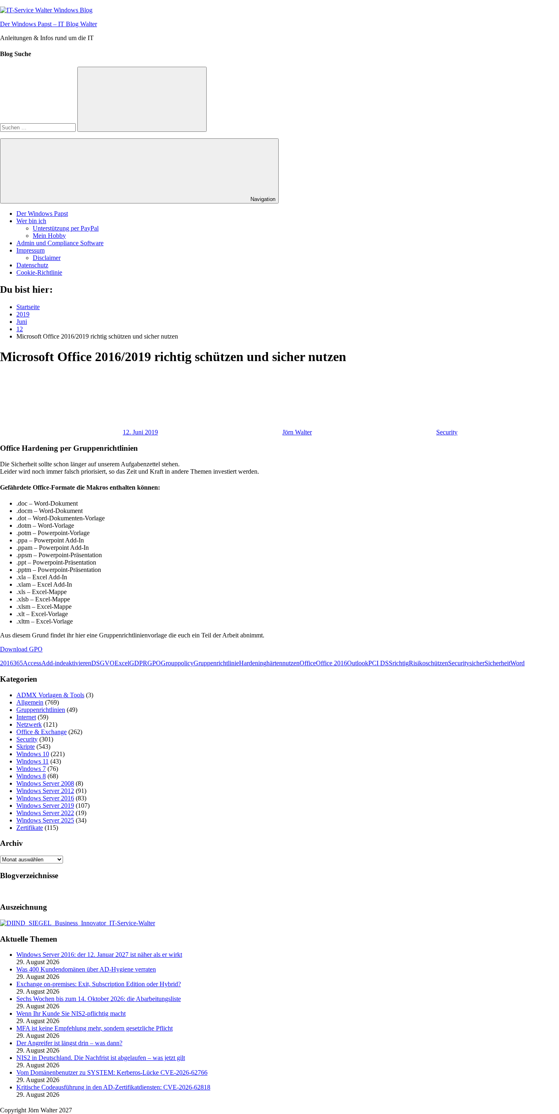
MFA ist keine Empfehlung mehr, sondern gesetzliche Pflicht (94, 1028)
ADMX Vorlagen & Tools (50, 694)
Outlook (357, 663)
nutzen (291, 663)
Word (517, 663)
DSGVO (103, 663)
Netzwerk (29, 724)
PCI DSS (380, 663)
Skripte (25, 746)
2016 (6, 663)
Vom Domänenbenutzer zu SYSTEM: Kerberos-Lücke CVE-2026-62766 (111, 1072)
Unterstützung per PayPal (66, 228)
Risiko (417, 663)
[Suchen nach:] (38, 127)
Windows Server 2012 (45, 790)
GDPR (138, 663)
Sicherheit (497, 663)
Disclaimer (47, 257)
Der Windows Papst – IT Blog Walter (48, 23)
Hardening (252, 663)
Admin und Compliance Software (60, 243)
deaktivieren (75, 663)
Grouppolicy (177, 663)
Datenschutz (32, 265)
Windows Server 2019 (45, 805)
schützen (437, 663)
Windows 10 (32, 753)
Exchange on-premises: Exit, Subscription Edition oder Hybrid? (98, 984)
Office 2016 (331, 663)
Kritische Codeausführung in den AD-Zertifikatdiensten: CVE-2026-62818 (113, 1087)
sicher (477, 663)
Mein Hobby (49, 235)
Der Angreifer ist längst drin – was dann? (69, 1042)
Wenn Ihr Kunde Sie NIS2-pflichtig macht (71, 1013)
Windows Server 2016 (45, 798)
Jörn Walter (297, 432)
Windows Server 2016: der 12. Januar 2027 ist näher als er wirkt (99, 954)
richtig (400, 663)
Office (308, 663)
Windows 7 (31, 768)
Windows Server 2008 (45, 783)
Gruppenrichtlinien (40, 709)
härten (274, 663)
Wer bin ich (31, 220)
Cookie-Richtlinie (39, 272)
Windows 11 (32, 761)
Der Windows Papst (42, 213)
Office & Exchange (41, 731)
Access (32, 663)
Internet (26, 717)
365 (18, 663)
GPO (154, 663)
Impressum (30, 250)
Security (447, 432)
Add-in (50, 663)
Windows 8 (31, 776)
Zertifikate (29, 827)
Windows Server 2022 (45, 812)
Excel (122, 663)
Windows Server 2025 (45, 820)
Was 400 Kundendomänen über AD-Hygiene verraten (86, 969)
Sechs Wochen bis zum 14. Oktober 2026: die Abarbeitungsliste (98, 998)
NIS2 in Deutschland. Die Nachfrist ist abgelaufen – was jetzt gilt (100, 1057)
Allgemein (29, 702)
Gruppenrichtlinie (216, 663)
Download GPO (21, 649)
